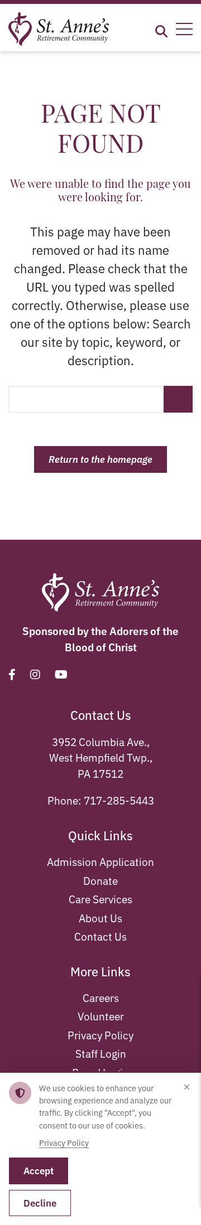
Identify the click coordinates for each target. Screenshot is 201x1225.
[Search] (161, 29)
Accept (38, 1170)
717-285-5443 (119, 799)
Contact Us (100, 935)
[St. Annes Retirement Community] (58, 27)
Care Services (100, 898)
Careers (101, 997)
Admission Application (100, 861)
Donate (100, 880)
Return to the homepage (100, 459)
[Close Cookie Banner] (186, 1087)
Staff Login (100, 1053)
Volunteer (101, 1015)
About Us (100, 917)
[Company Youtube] (61, 674)
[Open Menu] (184, 29)
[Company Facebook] (12, 674)
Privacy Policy (100, 1034)
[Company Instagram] (35, 674)
